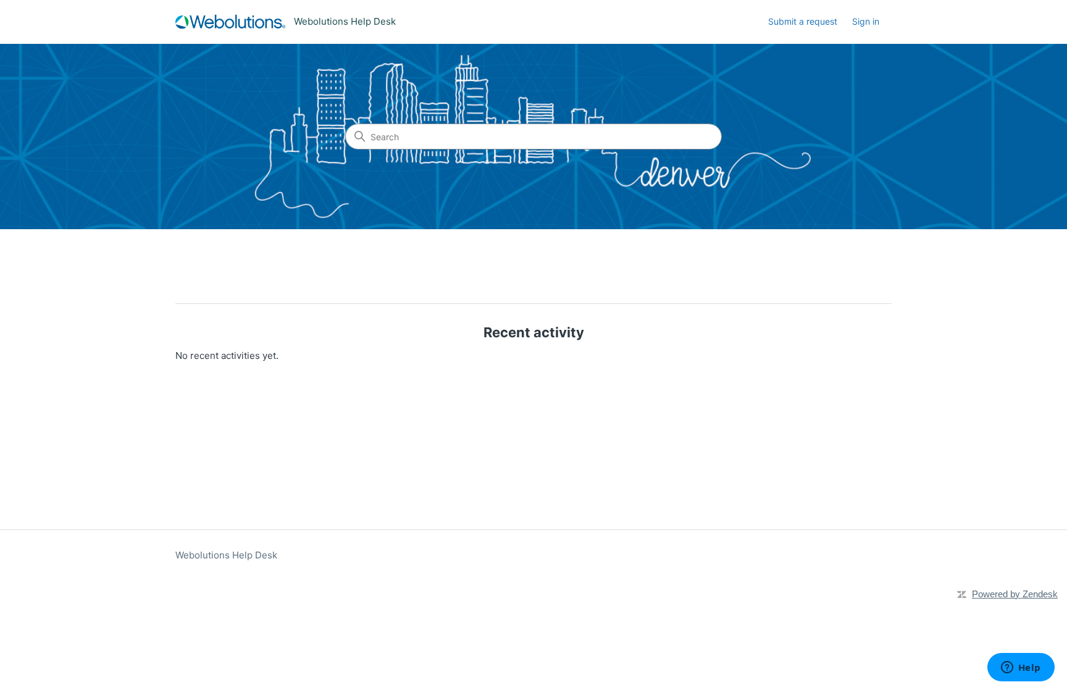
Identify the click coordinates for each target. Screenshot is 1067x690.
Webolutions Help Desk (226, 555)
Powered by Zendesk (1015, 594)
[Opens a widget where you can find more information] (1021, 668)
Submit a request (802, 21)
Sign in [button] (865, 21)
